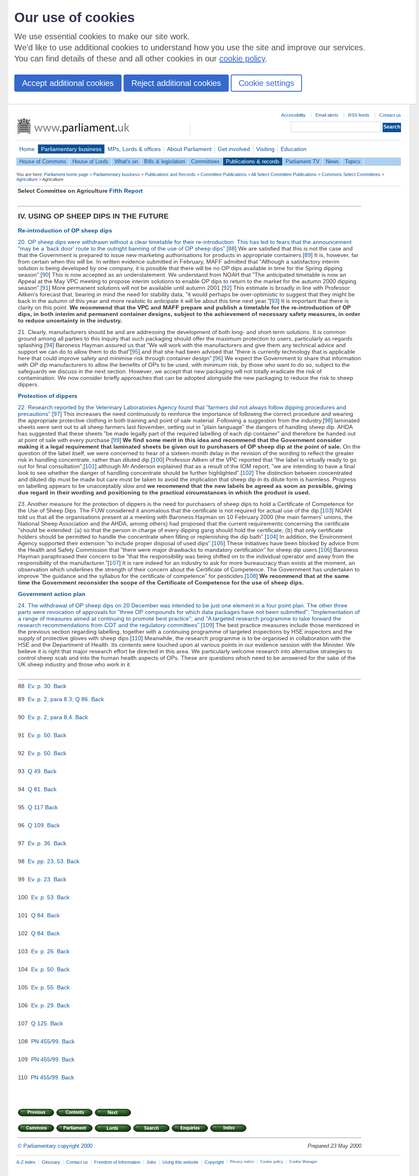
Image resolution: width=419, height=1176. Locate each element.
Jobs (151, 1162)
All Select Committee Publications (284, 174)
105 (218, 543)
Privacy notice (242, 1162)
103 (327, 510)
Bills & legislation (164, 161)
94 (49, 345)
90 (45, 274)
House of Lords (90, 161)
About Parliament (189, 149)
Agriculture (27, 179)
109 (207, 625)
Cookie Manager (303, 1162)
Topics (352, 161)
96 (218, 358)
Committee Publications (223, 174)
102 (247, 472)
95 (135, 351)
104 (271, 536)
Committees (205, 161)
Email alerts (326, 115)
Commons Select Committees (351, 174)
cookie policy (242, 58)
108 (251, 576)
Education (293, 149)
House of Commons (42, 161)
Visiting (265, 149)
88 (231, 248)
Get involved (234, 149)
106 (325, 549)
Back (60, 686)
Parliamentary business (71, 149)
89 (307, 255)
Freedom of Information (117, 1162)
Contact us (390, 115)
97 (57, 414)
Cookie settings (266, 83)
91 (45, 287)
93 (274, 301)
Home (27, 149)
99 (116, 440)
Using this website (180, 1162)
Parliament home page (66, 174)
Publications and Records (170, 174)
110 (136, 638)
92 (226, 287)
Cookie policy (271, 1162)
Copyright (214, 1162)
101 (90, 466)
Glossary (51, 1162)
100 (157, 459)
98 (327, 420)
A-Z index (26, 1162)
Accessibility (293, 115)
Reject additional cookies (176, 83)
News (332, 161)
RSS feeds (358, 115)
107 (114, 563)
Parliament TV (303, 161)
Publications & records (252, 161)
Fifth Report (126, 190)
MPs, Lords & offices (134, 149)
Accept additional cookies (68, 83)
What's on (126, 161)
